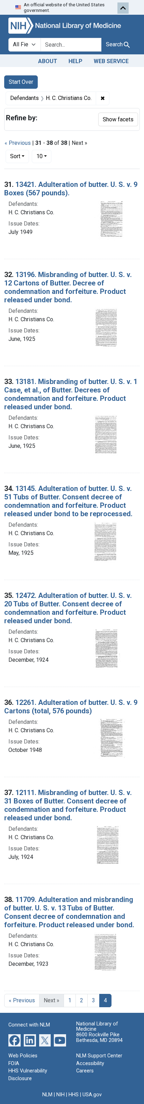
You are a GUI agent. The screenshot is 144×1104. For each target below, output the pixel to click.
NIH (60, 1095)
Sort (15, 156)
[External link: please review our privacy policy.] (14, 1040)
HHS (74, 1095)
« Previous (18, 143)
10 (43, 156)
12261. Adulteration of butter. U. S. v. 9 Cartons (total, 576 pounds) (70, 706)
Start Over (21, 82)
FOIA (13, 1063)
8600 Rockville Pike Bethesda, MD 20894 (99, 1037)
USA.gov (92, 1095)
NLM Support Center (99, 1056)
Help (75, 61)
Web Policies (22, 1056)
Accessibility (90, 1063)
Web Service (111, 61)
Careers (85, 1071)
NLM (47, 1095)
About (47, 61)
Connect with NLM (29, 1025)
